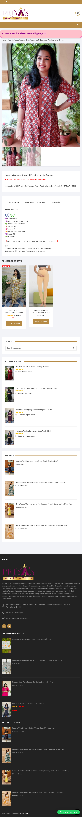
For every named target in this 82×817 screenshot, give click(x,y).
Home (4, 40)
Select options (14, 323)
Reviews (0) (55, 202)
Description (14, 202)
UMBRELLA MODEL (68, 186)
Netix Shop (24, 814)
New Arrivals (55, 186)
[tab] (13, 202)
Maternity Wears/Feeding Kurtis (19, 40)
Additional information (35, 202)
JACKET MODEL (20, 186)
